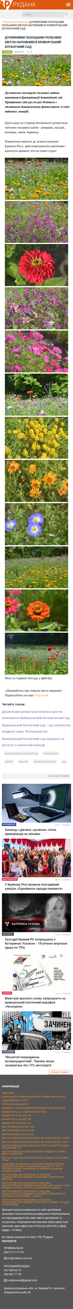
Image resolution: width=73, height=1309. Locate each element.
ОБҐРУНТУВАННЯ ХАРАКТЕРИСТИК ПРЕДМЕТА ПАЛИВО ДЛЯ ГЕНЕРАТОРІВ (34, 1152)
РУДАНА (24, 4)
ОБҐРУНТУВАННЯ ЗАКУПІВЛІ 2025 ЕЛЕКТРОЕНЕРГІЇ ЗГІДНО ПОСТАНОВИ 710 (35, 1146)
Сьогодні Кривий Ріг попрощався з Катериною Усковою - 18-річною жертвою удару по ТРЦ (36, 943)
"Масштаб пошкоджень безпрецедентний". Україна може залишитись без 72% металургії (30, 1061)
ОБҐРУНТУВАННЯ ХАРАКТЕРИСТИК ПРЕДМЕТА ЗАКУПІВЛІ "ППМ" (35, 1159)
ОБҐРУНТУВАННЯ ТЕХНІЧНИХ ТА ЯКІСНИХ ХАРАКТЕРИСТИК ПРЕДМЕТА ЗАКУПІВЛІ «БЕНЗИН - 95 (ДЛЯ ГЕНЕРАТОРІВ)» (35, 1202)
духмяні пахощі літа (45, 761)
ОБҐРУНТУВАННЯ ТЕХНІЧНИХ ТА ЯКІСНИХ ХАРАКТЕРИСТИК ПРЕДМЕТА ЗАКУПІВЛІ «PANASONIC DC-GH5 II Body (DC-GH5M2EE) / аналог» (34, 1193)
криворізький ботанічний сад (21, 753)
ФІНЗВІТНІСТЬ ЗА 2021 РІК (16, 1123)
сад (64, 761)
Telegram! (40, 695)
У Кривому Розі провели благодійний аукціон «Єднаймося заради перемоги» (34, 886)
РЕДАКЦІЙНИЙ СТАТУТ (15, 1100)
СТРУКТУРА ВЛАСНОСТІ (15, 1104)
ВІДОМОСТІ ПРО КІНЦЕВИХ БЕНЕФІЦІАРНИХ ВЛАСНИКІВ (33, 1108)
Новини (21, 21)
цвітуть (9, 761)
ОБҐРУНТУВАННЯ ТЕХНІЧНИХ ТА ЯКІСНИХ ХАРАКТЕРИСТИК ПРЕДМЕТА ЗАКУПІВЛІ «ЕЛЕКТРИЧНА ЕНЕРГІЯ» (33, 1177)
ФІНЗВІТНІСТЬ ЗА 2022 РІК (16, 1119)
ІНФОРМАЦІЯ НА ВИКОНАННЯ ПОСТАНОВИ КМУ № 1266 (33, 1096)
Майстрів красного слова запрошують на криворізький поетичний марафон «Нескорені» (35, 1002)
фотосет (23, 761)
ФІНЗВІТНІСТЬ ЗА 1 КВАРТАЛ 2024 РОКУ (24, 1112)
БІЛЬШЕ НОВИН (59, 1072)
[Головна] (6, 9)
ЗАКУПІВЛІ (8, 1093)
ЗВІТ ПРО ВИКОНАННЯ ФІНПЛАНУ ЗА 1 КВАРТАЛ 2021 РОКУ (35, 1138)
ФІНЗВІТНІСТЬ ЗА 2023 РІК (16, 1115)
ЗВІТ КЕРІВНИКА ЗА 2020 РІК (18, 1130)
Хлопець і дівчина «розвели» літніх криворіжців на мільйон (30, 832)
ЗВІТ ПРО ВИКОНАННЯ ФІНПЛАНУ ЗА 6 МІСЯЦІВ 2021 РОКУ (35, 1142)
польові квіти (50, 753)
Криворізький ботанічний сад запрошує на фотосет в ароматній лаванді (33, 742)
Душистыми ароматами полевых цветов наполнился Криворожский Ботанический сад (36, 715)
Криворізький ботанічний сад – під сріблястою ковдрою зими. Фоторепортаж (36, 728)
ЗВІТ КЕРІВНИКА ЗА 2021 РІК (18, 1127)
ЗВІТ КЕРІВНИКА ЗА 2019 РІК (18, 1134)
